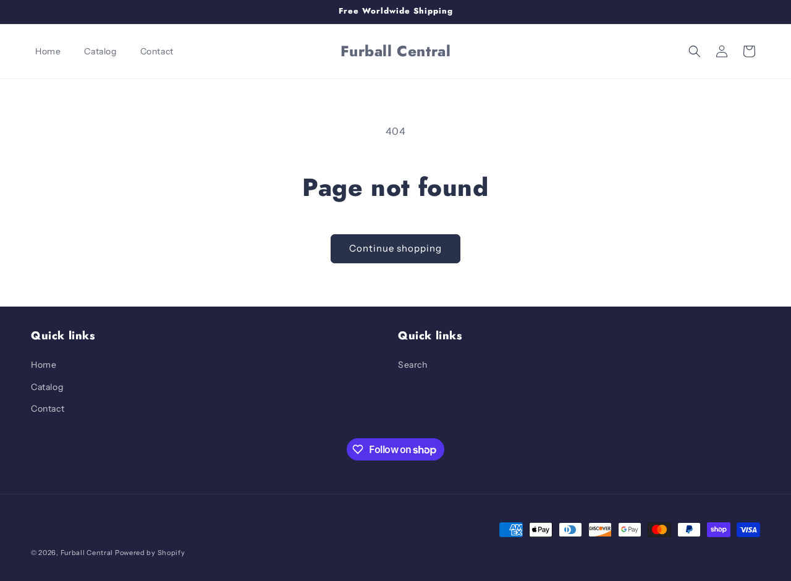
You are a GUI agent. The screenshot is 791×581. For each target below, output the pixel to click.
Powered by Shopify (150, 552)
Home (43, 364)
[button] (694, 51)
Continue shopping (395, 248)
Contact (47, 408)
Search (413, 364)
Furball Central (87, 552)
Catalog (47, 386)
